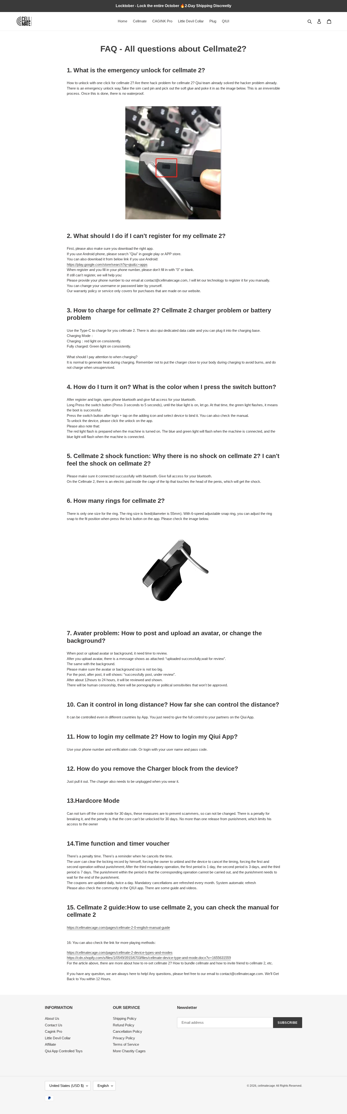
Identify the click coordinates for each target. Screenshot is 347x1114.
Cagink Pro (53, 1031)
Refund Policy (123, 1025)
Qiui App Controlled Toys (64, 1051)
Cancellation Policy (127, 1031)
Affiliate (50, 1044)
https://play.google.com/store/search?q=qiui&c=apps (107, 264)
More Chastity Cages (129, 1051)
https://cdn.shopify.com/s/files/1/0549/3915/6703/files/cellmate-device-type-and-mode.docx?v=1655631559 (149, 958)
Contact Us (53, 1025)
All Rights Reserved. (289, 1085)
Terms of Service (126, 1044)
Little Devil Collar (58, 1038)
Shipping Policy (124, 1018)
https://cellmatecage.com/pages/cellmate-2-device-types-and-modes (120, 952)
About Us (52, 1018)
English (103, 1086)
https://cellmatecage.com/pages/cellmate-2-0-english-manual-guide (118, 928)
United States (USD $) (66, 1086)
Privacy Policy (124, 1038)
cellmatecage (266, 1085)
